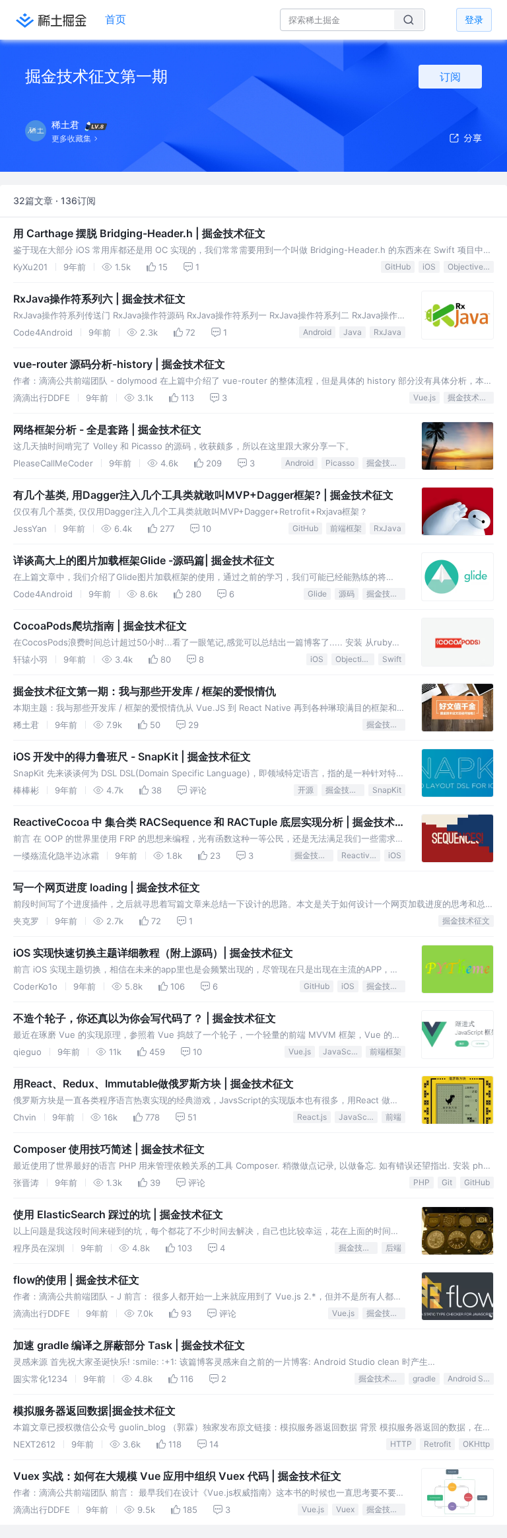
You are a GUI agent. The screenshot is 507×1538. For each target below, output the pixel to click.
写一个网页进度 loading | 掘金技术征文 (106, 887)
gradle (424, 1378)
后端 (393, 1248)
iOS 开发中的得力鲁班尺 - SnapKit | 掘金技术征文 (132, 756)
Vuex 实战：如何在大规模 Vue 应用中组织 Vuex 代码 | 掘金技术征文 (177, 1476)
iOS (429, 267)
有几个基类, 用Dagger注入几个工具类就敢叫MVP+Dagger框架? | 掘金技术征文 (203, 494)
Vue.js (424, 397)
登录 (474, 19)
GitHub (398, 267)
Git (447, 1182)
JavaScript (342, 1051)
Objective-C (470, 267)
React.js (312, 1117)
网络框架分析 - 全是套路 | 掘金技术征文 (107, 429)
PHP (421, 1182)
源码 (347, 594)
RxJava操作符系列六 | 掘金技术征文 (99, 298)
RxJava (387, 332)
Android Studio (471, 1378)
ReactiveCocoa (360, 855)
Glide (317, 594)
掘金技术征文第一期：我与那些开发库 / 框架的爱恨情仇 (144, 691)
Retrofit (437, 1444)
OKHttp (476, 1444)
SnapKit (386, 790)
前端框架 (346, 528)
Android (317, 332)
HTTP (401, 1444)
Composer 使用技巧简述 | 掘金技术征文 (109, 1148)
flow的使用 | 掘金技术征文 (76, 1279)
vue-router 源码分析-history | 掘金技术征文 (119, 364)
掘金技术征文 (471, 397)
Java (352, 332)
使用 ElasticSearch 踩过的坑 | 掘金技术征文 (118, 1214)
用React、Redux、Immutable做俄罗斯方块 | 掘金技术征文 (153, 1083)
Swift (391, 659)
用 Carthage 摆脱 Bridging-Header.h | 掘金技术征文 (139, 233)
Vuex (345, 1509)
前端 (393, 1117)
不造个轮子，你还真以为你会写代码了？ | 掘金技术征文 (144, 1018)
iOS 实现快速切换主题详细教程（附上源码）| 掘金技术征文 (153, 952)
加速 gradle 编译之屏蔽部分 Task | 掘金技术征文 (129, 1345)
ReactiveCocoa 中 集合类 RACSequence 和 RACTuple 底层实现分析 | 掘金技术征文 (209, 822)
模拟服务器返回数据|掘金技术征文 (94, 1410)
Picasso (340, 463)
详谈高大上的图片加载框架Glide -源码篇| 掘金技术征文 (144, 560)
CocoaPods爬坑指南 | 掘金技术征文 (100, 625)
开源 (306, 790)
